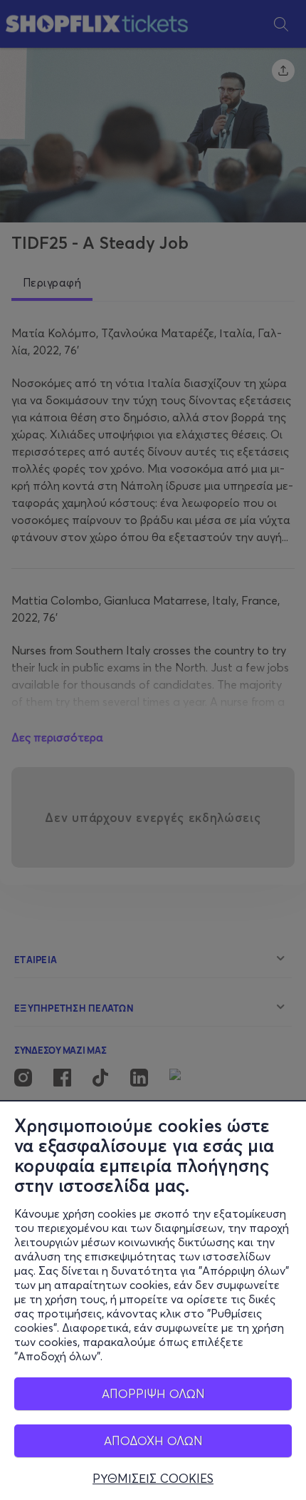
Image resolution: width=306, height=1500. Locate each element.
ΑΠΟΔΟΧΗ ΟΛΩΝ (153, 1440)
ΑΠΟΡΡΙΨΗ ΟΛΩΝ (153, 1393)
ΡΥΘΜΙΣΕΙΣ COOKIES (153, 1478)
